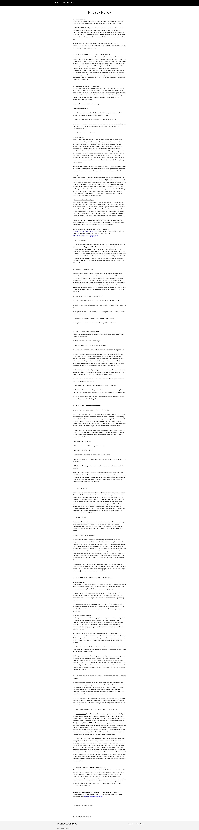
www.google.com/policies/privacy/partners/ (85, 231)
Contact (130, 824)
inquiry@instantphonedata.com (93, 796)
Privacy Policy (140, 824)
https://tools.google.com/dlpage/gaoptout (85, 236)
